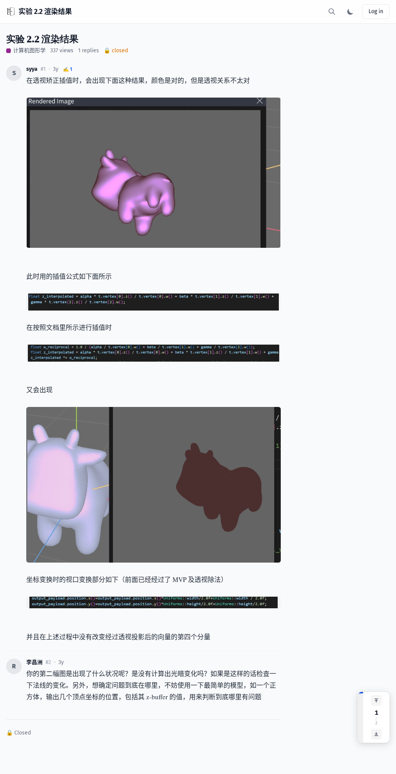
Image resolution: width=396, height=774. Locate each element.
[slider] (360, 717)
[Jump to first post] (376, 700)
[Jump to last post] (376, 734)
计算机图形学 (29, 50)
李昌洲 (34, 662)
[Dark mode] (350, 11)
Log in (376, 11)
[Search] (332, 12)
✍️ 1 (67, 69)
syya (32, 69)
